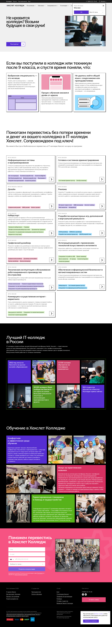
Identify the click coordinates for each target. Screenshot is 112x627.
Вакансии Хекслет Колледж (65, 603)
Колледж (9, 1)
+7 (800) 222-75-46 (91, 1)
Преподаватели (36, 592)
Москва (103, 1)
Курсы (15, 1)
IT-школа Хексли (11, 592)
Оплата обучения (36, 594)
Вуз (29, 1)
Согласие (40, 573)
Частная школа (22, 1)
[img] (15, 5)
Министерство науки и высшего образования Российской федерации (65, 613)
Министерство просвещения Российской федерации (64, 617)
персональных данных (21, 574)
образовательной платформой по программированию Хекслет (23, 614)
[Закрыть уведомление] (109, 612)
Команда (59, 599)
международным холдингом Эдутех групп (17, 616)
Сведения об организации (64, 596)
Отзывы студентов (62, 601)
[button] (15, 44)
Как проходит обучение (13, 594)
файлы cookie (98, 614)
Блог (58, 592)
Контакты (85, 588)
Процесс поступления (12, 596)
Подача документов (12, 599)
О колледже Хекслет (63, 594)
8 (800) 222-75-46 (87, 592)
